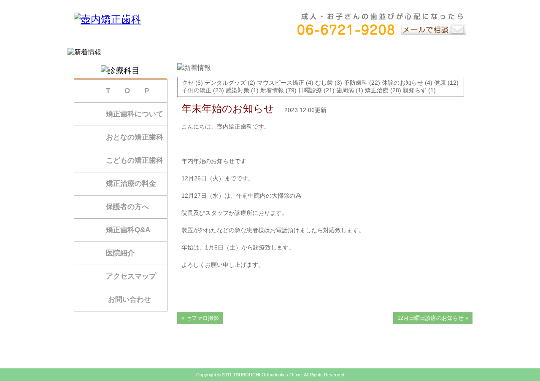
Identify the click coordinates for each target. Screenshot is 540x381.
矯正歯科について (134, 114)
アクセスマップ (131, 276)
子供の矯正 (196, 90)
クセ (188, 82)
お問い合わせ (129, 299)
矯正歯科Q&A (128, 230)
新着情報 (272, 90)
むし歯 (324, 82)
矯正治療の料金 (131, 184)
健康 (440, 82)
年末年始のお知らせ (227, 108)
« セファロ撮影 (200, 318)
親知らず (415, 90)
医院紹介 (120, 253)
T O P (127, 91)
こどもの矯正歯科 (134, 160)
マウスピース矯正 (280, 82)
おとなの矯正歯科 (134, 137)
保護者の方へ (127, 207)
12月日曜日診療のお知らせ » (432, 318)
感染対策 (237, 90)
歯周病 (345, 90)
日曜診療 (310, 90)
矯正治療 (377, 90)
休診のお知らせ (402, 82)
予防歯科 (355, 82)
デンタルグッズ (225, 82)
